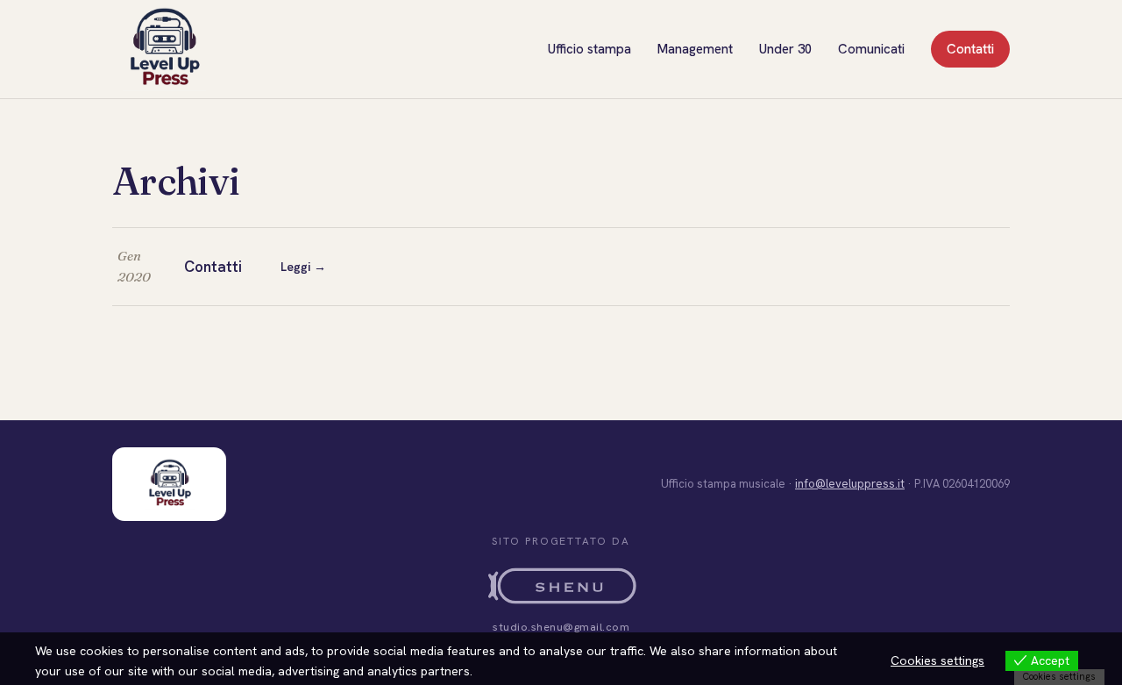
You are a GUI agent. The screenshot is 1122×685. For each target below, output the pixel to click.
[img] (164, 49)
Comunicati (871, 49)
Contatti (970, 49)
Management (695, 49)
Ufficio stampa (589, 49)
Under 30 (785, 49)
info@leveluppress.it (850, 483)
